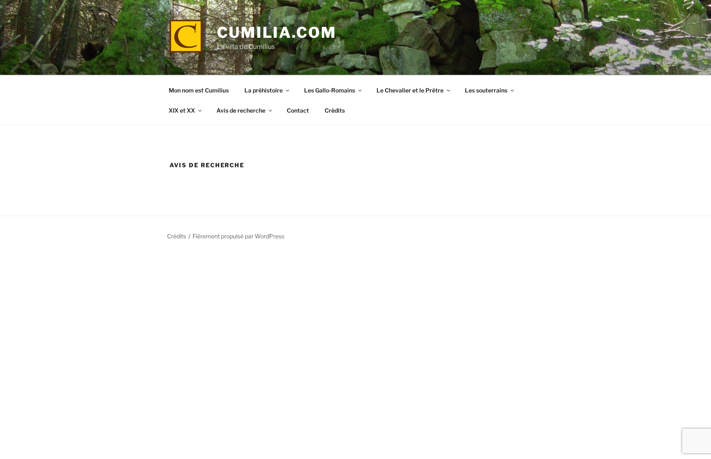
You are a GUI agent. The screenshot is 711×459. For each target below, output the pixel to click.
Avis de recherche (240, 110)
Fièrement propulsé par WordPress (238, 236)
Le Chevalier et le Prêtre (410, 90)
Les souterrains (486, 90)
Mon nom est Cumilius (199, 90)
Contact (298, 110)
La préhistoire (263, 90)
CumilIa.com (277, 32)
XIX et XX (182, 110)
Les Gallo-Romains (329, 90)
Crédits (335, 110)
